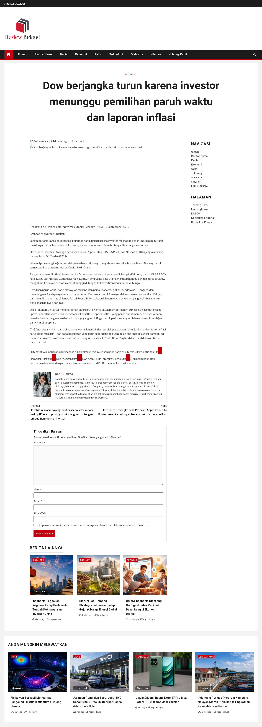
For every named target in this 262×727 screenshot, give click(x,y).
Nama (38, 489)
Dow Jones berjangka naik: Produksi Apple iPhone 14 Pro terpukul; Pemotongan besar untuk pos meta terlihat (132, 410)
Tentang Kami (199, 204)
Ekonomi (81, 54)
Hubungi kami (178, 54)
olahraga (137, 54)
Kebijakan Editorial (203, 217)
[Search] (254, 54)
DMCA (195, 213)
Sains (14, 656)
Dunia (64, 54)
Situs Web (40, 513)
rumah (22, 54)
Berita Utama (43, 54)
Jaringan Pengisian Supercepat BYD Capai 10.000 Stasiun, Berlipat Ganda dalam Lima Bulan (97, 702)
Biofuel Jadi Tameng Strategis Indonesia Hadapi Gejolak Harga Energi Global (98, 605)
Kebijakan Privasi (201, 222)
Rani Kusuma (40, 141)
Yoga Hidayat (55, 619)
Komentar (41, 442)
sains (98, 54)
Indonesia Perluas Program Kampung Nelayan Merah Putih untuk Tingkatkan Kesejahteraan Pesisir (224, 702)
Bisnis (77, 656)
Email (38, 501)
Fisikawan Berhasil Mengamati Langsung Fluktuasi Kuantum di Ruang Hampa (36, 702)
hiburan (156, 54)
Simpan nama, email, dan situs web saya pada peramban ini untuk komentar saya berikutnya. (93, 525)
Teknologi (116, 54)
